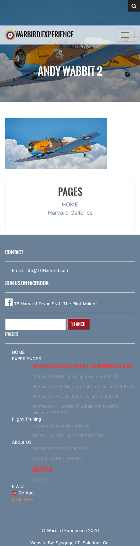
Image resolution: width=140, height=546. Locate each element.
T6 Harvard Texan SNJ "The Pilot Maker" (55, 303)
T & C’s (39, 480)
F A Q (18, 486)
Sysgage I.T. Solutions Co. (83, 542)
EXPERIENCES (26, 358)
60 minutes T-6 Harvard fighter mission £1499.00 (83, 386)
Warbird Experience (44, 34)
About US (22, 442)
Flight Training (26, 419)
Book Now (22, 499)
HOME (70, 204)
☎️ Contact (23, 492)
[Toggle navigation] (125, 35)
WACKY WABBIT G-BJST (57, 458)
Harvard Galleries (70, 212)
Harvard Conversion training (61, 426)
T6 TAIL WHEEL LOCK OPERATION (67, 435)
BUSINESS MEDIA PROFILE (59, 448)
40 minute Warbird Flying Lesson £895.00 (75, 376)
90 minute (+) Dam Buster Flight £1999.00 (76, 396)
